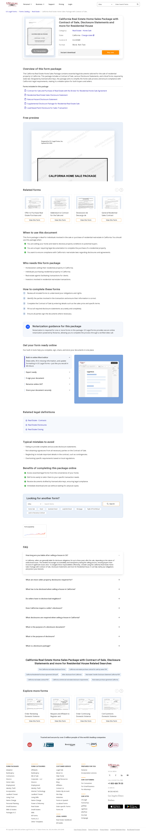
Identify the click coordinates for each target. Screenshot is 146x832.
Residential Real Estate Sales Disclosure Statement (47, 95)
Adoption (9, 770)
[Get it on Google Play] (132, 807)
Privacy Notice (104, 829)
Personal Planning (12, 803)
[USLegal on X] (109, 775)
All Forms (34, 816)
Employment (10, 785)
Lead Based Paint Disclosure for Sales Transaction (47, 108)
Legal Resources (62, 779)
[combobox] (105, 4)
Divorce (9, 779)
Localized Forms (62, 803)
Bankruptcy (10, 773)
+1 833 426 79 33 (115, 783)
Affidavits (34, 770)
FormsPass (85, 803)
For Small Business (87, 786)
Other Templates (37, 822)
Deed (41, 509)
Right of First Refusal (93, 509)
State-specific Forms (63, 806)
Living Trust (10, 797)
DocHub (84, 815)
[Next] (121, 190)
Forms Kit (59, 810)
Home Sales (10, 782)
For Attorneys (86, 789)
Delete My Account (62, 791)
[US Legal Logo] (114, 766)
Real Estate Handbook (64, 820)
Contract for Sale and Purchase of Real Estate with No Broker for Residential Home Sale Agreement (67, 91)
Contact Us (60, 788)
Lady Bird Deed (67, 509)
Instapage (84, 818)
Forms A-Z (35, 819)
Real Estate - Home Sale (81, 30)
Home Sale (31, 509)
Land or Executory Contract (36, 513)
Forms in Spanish (62, 800)
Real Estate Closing (35, 429)
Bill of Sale (34, 776)
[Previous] (117, 190)
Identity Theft (10, 788)
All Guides (59, 823)
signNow (84, 809)
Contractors (10, 776)
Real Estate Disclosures (37, 425)
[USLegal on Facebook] (115, 775)
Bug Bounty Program (133, 829)
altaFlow (84, 812)
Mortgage (80, 509)
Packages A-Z (11, 813)
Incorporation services (89, 773)
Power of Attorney (37, 803)
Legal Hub (59, 770)
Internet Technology (38, 791)
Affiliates (59, 785)
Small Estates (36, 810)
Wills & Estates (11, 810)
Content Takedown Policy (117, 829)
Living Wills (35, 797)
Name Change (11, 800)
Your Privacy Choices (80, 829)
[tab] (47, 362)
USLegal (84, 800)
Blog (57, 782)
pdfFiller (84, 806)
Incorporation (11, 791)
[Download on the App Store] (115, 807)
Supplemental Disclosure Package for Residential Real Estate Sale (53, 103)
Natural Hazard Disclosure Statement (42, 99)
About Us (59, 773)
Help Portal (60, 776)
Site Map (59, 794)
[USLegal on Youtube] (127, 775)
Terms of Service (93, 829)
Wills (32, 813)
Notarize (84, 770)
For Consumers (86, 783)
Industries (59, 797)
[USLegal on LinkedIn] (121, 775)
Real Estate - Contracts (37, 420)
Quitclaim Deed (52, 509)
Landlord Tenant (12, 794)
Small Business (11, 806)
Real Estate (35, 806)
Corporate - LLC (36, 779)
